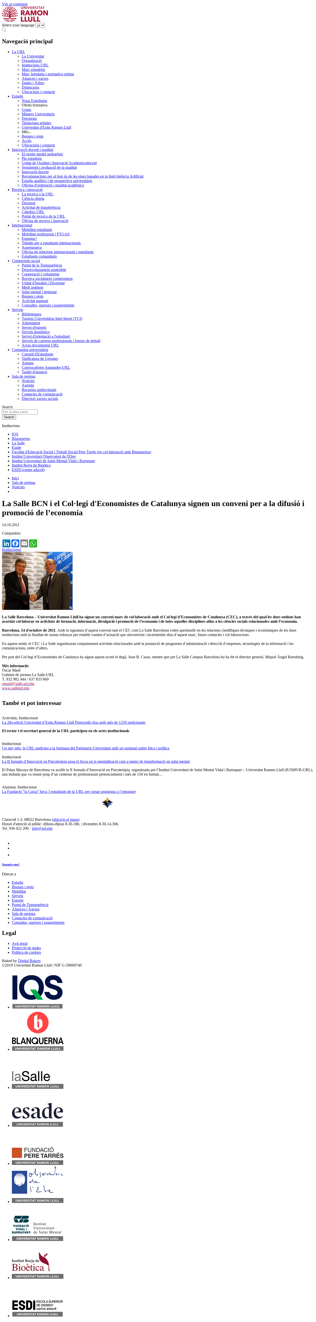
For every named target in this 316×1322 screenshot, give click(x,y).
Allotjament (31, 323)
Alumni (28, 363)
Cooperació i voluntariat (40, 274)
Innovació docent (35, 172)
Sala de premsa (23, 376)
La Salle (18, 443)
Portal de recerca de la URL (43, 216)
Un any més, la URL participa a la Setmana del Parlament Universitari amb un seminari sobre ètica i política (85, 748)
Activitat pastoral (35, 301)
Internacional (22, 225)
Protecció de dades (26, 948)
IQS (15, 434)
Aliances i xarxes (35, 78)
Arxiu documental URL (40, 345)
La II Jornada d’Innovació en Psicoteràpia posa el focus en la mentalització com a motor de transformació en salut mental (96, 761)
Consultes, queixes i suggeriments (48, 305)
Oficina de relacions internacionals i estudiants (58, 252)
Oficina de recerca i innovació (45, 221)
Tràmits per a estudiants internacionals (51, 243)
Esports (17, 900)
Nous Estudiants (34, 101)
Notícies (28, 381)
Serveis (17, 310)
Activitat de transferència (41, 207)
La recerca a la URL (38, 194)
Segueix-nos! (11, 864)
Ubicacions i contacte (38, 92)
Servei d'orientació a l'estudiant (46, 336)
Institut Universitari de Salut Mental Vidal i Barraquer (53, 461)
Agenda (28, 385)
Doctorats (29, 118)
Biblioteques (31, 314)
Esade (16, 447)
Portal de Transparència (30, 905)
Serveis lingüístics (36, 332)
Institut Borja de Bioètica (31, 465)
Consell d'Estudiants (37, 354)
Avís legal (19, 943)
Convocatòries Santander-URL (46, 367)
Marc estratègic (33, 69)
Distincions (30, 87)
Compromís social (26, 261)
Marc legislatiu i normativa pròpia (48, 74)
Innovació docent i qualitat (32, 149)
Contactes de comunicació (42, 394)
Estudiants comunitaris (39, 256)
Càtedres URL (33, 212)
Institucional (11, 549)
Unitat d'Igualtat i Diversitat (43, 283)
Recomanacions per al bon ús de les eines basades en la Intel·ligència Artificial (82, 176)
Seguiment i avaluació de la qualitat (49, 167)
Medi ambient (32, 287)
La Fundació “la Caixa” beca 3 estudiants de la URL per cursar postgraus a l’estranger (69, 791)
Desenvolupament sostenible (44, 270)
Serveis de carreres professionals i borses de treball (61, 341)
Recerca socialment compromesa (47, 278)
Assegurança (32, 247)
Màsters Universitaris (38, 114)
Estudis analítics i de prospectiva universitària (57, 181)
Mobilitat (19, 891)
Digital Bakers (29, 961)
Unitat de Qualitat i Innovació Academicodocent (59, 163)
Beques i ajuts (32, 136)
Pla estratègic (32, 158)
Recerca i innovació (27, 189)
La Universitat (33, 56)
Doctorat (28, 203)
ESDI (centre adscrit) (28, 470)
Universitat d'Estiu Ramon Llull (46, 127)
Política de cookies (26, 952)
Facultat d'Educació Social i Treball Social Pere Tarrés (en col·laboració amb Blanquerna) (81, 452)
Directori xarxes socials (40, 398)
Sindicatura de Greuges (40, 358)
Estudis (17, 96)
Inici (15, 478)
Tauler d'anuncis (34, 372)
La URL (18, 52)
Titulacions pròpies (36, 123)
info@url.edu (42, 828)
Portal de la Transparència (42, 265)
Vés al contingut (14, 4)
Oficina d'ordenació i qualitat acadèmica (53, 185)
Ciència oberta (33, 198)
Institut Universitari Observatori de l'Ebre (44, 456)
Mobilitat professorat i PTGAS (46, 234)
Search (7, 407)
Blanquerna (21, 438)
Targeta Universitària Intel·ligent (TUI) (52, 318)
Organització (32, 61)
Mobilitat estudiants (37, 229)
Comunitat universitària (30, 350)
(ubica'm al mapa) (65, 819)
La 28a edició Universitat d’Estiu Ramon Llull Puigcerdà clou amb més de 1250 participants (73, 722)
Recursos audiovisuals (39, 390)
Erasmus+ (29, 238)
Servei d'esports (34, 327)
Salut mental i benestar (39, 292)
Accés (26, 141)
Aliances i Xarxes (26, 909)
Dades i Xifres (33, 83)
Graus (26, 109)
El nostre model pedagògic (42, 154)
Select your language (18, 25)
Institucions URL (35, 65)
